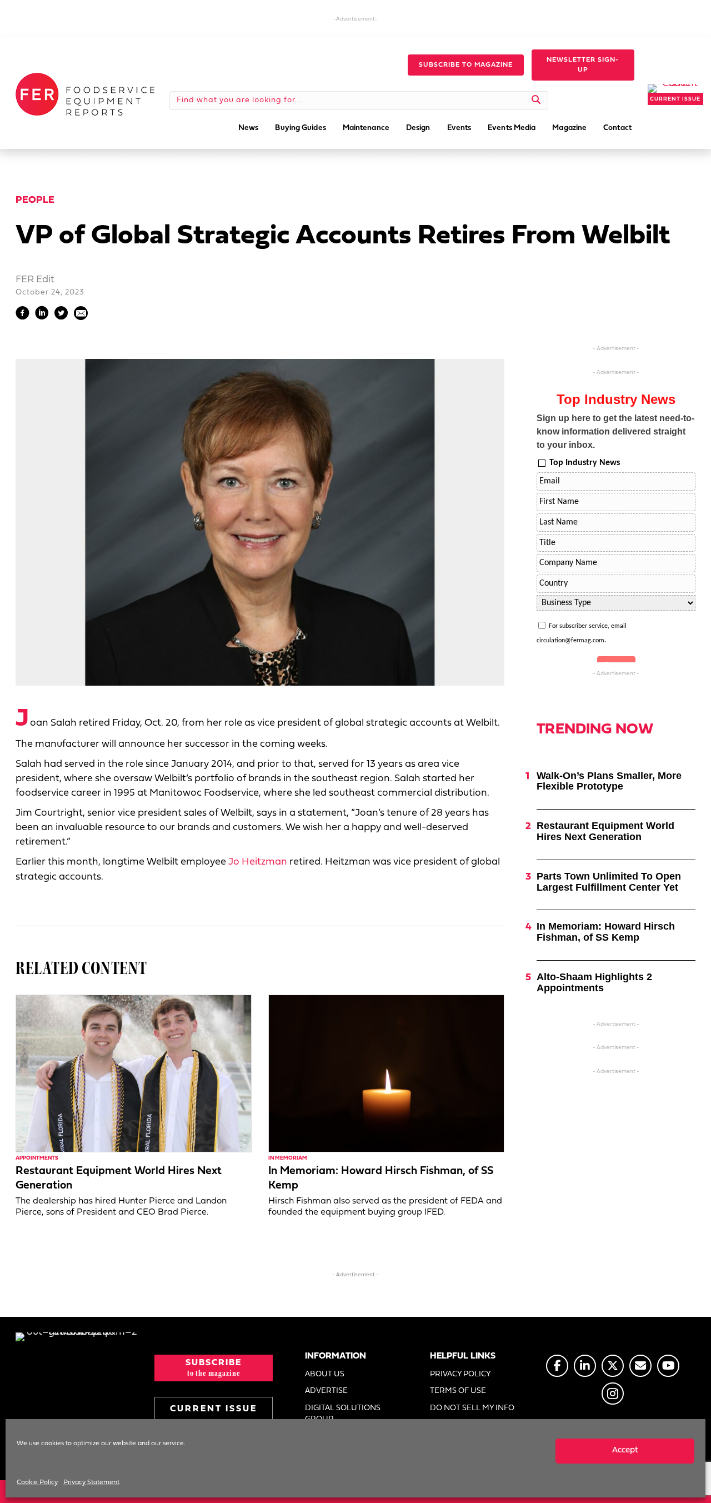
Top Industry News (584, 462)
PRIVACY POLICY (460, 1374)
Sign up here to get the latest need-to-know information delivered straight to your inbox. (615, 431)
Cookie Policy (37, 1482)
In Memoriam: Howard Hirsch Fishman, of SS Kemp (606, 932)
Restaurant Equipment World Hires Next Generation (605, 831)
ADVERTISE (326, 1391)
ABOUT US (324, 1374)
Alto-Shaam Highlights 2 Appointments (594, 982)
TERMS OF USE (458, 1391)
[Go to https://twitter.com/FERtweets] (613, 1366)
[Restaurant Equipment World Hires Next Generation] (133, 1074)
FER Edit (35, 279)
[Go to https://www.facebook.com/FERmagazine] (557, 1366)
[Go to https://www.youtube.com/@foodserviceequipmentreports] (668, 1366)
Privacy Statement (91, 1482)
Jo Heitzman (257, 862)
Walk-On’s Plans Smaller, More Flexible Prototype (609, 781)
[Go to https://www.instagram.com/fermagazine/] (613, 1393)
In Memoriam (287, 1158)
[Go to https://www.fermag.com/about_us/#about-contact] (640, 1366)
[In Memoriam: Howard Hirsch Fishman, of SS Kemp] (386, 1074)
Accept (625, 1450)
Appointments (37, 1158)
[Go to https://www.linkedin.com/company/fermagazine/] (585, 1366)
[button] (466, 65)
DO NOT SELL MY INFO (472, 1408)
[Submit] (536, 100)
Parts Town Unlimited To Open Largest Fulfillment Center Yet (609, 882)
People (35, 200)
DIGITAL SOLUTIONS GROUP (342, 1414)
